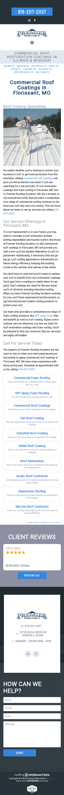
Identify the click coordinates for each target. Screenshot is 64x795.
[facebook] (35, 20)
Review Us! (32, 575)
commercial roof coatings (38, 178)
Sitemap (51, 778)
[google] (29, 20)
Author (57, 522)
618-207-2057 (32, 11)
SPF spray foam (44, 315)
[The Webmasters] (32, 776)
